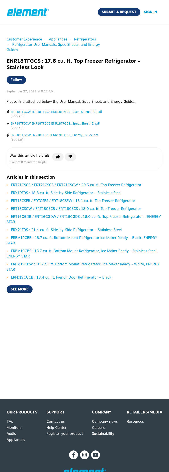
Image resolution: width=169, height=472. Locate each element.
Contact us (55, 421)
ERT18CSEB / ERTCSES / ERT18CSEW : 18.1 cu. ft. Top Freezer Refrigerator (73, 201)
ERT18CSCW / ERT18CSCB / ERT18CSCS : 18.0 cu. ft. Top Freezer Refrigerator (76, 209)
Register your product (64, 434)
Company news (105, 421)
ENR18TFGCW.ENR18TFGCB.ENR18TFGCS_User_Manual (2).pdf (56, 112)
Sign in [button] (150, 12)
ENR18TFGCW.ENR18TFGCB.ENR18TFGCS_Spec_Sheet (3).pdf (55, 123)
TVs (10, 421)
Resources (135, 421)
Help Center (56, 428)
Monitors (14, 428)
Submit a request (119, 12)
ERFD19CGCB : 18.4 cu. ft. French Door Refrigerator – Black (61, 277)
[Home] (28, 12)
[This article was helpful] (58, 157)
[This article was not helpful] (70, 157)
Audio (11, 434)
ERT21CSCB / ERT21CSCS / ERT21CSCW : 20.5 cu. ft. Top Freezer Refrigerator (76, 185)
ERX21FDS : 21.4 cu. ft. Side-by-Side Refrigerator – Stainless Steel (66, 230)
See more (20, 289)
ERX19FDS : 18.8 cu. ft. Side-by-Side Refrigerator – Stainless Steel (66, 193)
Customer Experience (24, 39)
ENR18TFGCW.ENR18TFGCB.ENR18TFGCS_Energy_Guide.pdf (54, 135)
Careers (98, 428)
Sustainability (103, 434)
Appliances (58, 39)
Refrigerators (85, 39)
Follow (16, 80)
